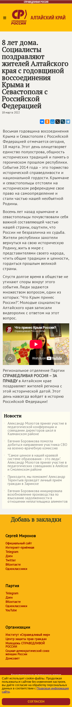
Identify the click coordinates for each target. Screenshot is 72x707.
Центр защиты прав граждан (26, 639)
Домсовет (13, 658)
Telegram (12, 551)
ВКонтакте (13, 564)
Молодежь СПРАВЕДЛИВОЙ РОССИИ (25, 644)
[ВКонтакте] (42, 121)
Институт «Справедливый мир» (28, 634)
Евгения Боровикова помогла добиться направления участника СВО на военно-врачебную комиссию (35, 444)
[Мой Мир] (52, 121)
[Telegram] (68, 121)
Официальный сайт (19, 543)
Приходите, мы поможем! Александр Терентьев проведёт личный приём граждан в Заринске (34, 480)
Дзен (9, 556)
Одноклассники (16, 568)
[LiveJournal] (63, 121)
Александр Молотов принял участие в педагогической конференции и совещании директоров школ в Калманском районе (35, 429)
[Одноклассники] (47, 121)
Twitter (11, 560)
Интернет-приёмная (20, 547)
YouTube (11, 610)
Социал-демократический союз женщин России (27, 652)
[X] (57, 121)
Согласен (36, 701)
